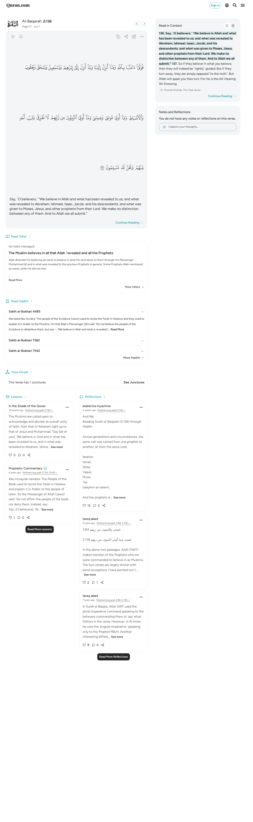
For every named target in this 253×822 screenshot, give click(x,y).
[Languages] (227, 5)
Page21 (27, 26)
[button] (140, 67)
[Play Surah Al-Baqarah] (12, 36)
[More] (142, 36)
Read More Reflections (113, 656)
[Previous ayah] (137, 24)
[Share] (126, 36)
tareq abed (90, 519)
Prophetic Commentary (25, 468)
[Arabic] (227, 25)
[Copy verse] (118, 36)
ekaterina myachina (96, 406)
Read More (15, 280)
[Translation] (233, 25)
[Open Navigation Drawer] (243, 5)
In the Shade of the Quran (27, 406)
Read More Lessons (39, 529)
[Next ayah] (144, 24)
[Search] (235, 5)
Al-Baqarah (32, 21)
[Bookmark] (20, 36)
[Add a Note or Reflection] (134, 36)
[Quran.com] (18, 5)
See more (57, 447)
